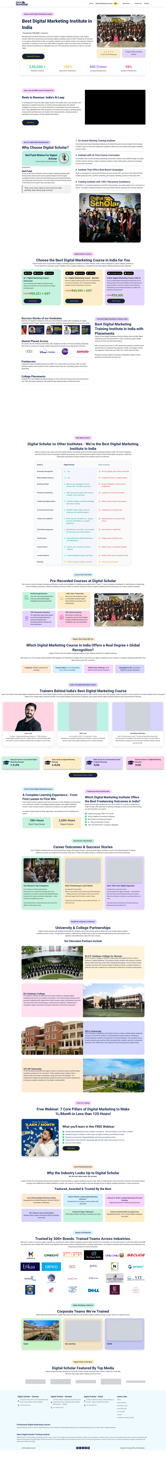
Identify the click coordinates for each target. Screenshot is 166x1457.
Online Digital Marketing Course (70, 1427)
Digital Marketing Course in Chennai (27, 1427)
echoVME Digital (140, 1448)
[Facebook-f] (77, 1448)
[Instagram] (80, 1448)
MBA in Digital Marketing (108, 1427)
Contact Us (138, 3)
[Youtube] (88, 1448)
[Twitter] (86, 1448)
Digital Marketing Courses (106, 3)
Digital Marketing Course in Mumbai (49, 1427)
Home (91, 3)
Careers (146, 3)
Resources (126, 3)
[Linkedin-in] (83, 1448)
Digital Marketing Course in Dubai (90, 1427)
